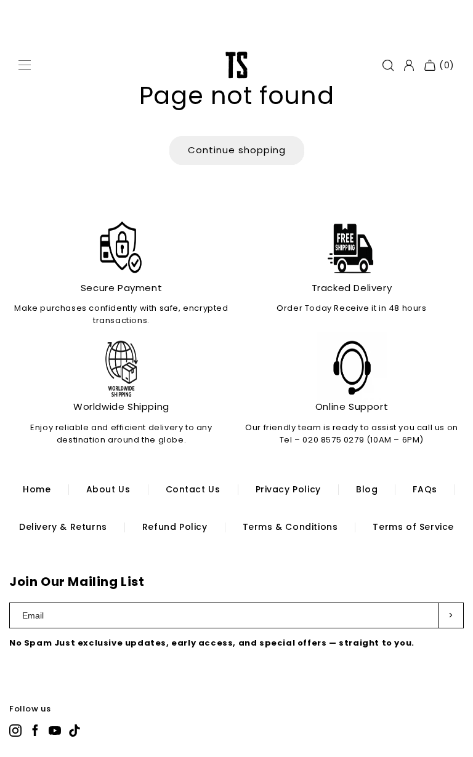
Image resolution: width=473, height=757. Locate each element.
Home (37, 489)
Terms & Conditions (290, 527)
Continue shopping (237, 149)
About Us (108, 489)
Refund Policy (175, 527)
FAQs (425, 489)
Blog (367, 489)
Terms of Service (413, 527)
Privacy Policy (288, 489)
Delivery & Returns (63, 527)
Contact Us (193, 489)
